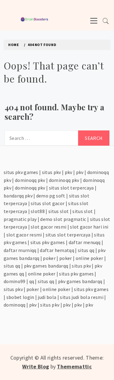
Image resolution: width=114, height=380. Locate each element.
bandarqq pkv (18, 196)
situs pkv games (21, 172)
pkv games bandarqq (46, 266)
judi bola (47, 297)
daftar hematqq (57, 250)
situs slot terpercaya (71, 188)
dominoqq (15, 305)
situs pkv (51, 172)
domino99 (15, 281)
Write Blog (35, 366)
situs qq (86, 250)
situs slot (58, 211)
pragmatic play (20, 219)
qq (31, 281)
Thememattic (74, 366)
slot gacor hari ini (89, 227)
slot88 (38, 211)
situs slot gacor (47, 203)
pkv (68, 172)
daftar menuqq (85, 242)
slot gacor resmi (48, 227)
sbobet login (20, 297)
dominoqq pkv (30, 180)
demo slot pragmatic (63, 219)
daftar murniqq (20, 250)
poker (49, 258)
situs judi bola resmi (81, 297)
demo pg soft (50, 196)
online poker (89, 258)
